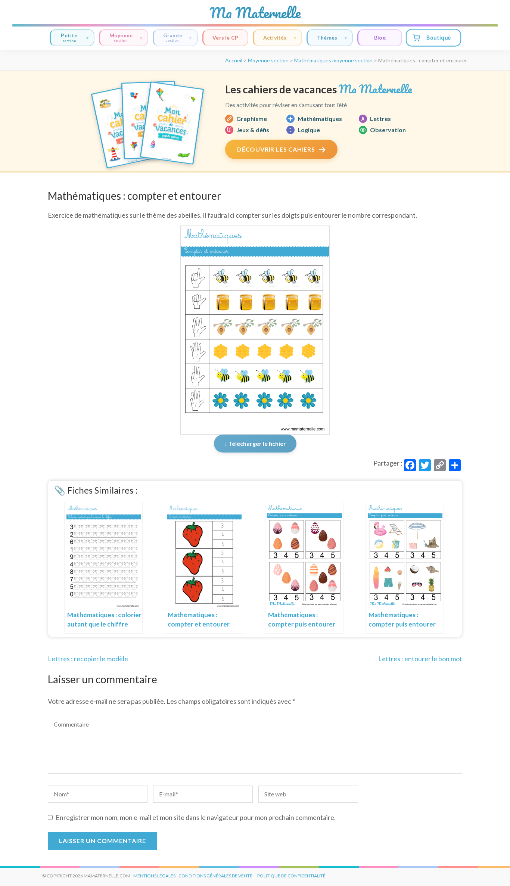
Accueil (233, 60)
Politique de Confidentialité (291, 876)
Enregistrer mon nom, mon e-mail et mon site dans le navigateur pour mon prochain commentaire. (196, 817)
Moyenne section (268, 60)
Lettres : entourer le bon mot (420, 659)
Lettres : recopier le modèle (88, 659)
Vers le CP (225, 37)
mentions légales (154, 876)
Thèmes (327, 37)
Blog (380, 37)
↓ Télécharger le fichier (255, 443)
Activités (275, 37)
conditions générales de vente (215, 876)
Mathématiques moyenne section (333, 60)
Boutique (438, 37)
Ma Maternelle (255, 12)
